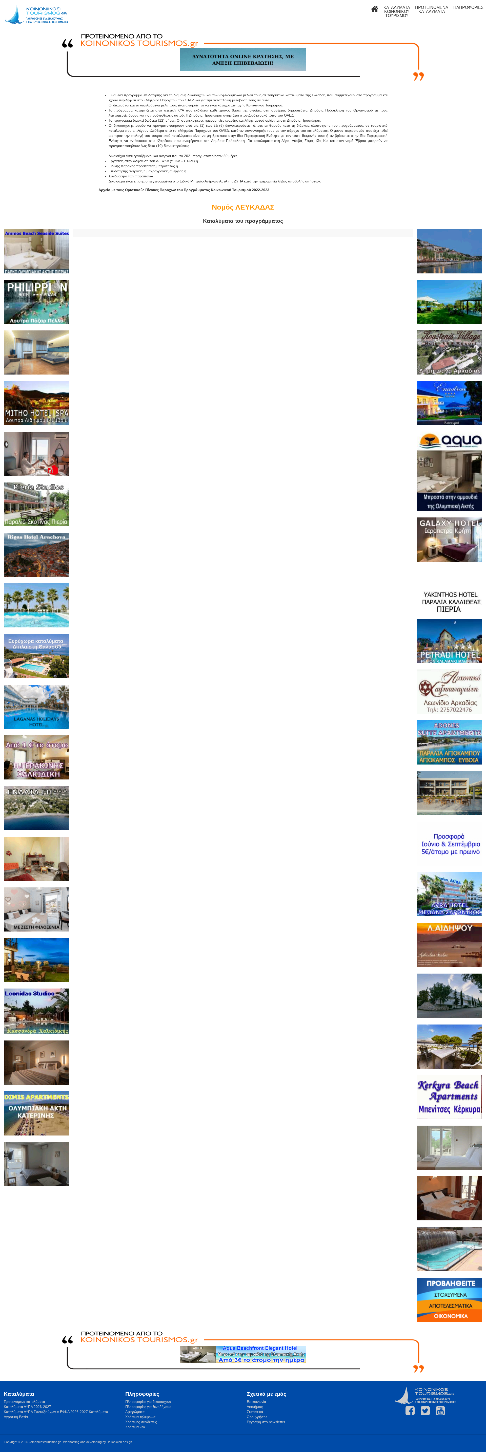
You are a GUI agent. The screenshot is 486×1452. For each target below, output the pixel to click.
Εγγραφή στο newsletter (266, 1422)
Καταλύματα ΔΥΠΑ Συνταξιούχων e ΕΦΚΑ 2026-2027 (46, 1412)
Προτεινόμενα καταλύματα (24, 1402)
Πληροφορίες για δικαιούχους (148, 1402)
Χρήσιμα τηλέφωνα (140, 1417)
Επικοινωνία (256, 1402)
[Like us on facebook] (410, 1410)
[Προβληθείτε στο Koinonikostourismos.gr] (449, 1300)
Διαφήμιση (255, 1407)
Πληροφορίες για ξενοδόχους (148, 1407)
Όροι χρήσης (257, 1417)
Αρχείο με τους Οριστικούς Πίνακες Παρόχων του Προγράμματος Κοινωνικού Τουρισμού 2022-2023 (183, 190)
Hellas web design (119, 1442)
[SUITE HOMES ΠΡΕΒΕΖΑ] (449, 793)
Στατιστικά (255, 1412)
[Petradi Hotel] (449, 641)
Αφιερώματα (135, 1412)
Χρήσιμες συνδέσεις (141, 1422)
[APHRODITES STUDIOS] (449, 945)
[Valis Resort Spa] (36, 606)
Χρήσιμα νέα (135, 1427)
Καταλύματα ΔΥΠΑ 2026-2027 (27, 1407)
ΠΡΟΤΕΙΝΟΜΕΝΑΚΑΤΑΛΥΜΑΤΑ (431, 9)
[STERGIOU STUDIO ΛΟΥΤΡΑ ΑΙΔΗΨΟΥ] (36, 1164)
